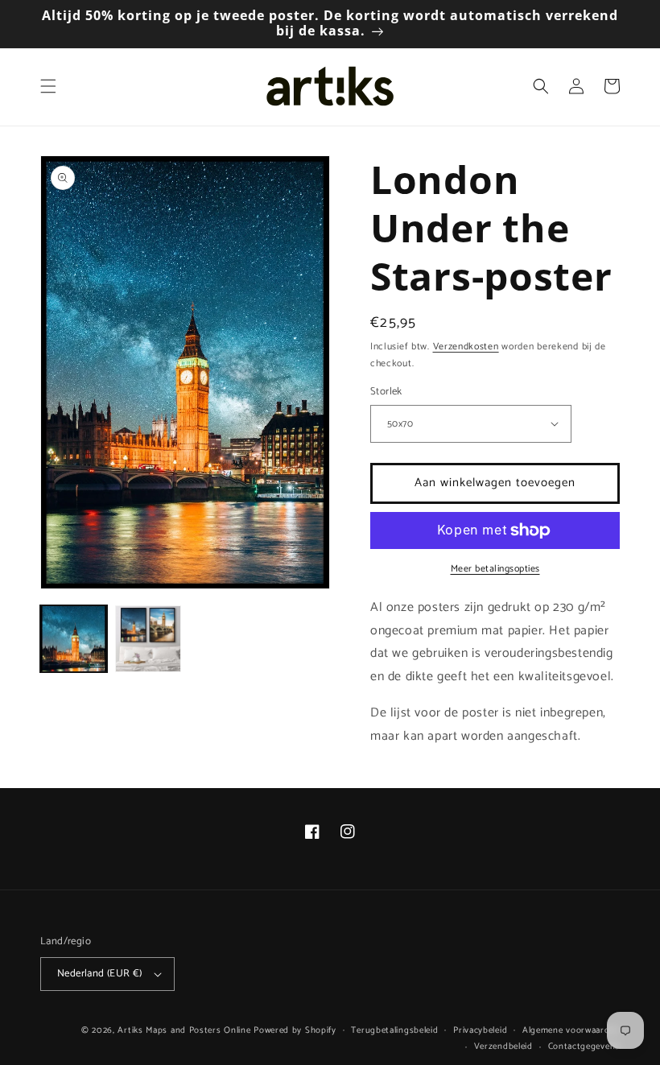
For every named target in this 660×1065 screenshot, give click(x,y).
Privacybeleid (480, 1030)
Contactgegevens (584, 1046)
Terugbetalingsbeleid (394, 1030)
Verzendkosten (466, 346)
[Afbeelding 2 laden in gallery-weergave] (148, 638)
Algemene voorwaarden (571, 1030)
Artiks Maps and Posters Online (184, 1030)
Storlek (386, 392)
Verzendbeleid (503, 1046)
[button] (48, 86)
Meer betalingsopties (495, 569)
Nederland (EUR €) (99, 973)
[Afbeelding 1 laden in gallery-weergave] (73, 638)
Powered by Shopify (295, 1030)
